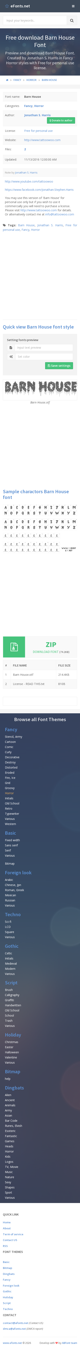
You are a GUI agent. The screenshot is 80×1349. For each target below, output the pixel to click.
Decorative (12, 757)
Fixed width (12, 840)
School (9, 1015)
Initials (9, 798)
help (7, 1079)
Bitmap (10, 863)
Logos (9, 1162)
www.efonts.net (12, 1343)
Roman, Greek (14, 890)
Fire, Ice (10, 778)
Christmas (11, 1042)
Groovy (10, 788)
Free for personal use (38, 131)
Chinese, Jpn (13, 885)
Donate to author (61, 120)
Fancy (25, 230)
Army (8, 1110)
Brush (9, 990)
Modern (10, 969)
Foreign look (18, 872)
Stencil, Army (13, 737)
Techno (13, 914)
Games (9, 1141)
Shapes (10, 1187)
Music (9, 1172)
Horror (35, 230)
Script (11, 982)
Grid (7, 783)
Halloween (12, 1052)
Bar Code (11, 1121)
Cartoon (10, 742)
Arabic (9, 880)
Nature (9, 1177)
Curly (8, 752)
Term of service (13, 1234)
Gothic (11, 946)
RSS (5, 1246)
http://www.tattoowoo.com (42, 140)
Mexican (10, 895)
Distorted (11, 767)
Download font (51, 652)
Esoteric (10, 1131)
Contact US (10, 1240)
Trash (9, 1021)
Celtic (8, 953)
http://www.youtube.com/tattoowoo (29, 181)
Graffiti (9, 1000)
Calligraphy (12, 995)
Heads (9, 1146)
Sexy (8, 1182)
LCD (8, 927)
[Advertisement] (40, 276)
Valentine (11, 1057)
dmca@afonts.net (14, 1329)
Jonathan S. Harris (26, 172)
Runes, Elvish (13, 1126)
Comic (9, 747)
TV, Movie (11, 1167)
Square (9, 932)
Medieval (11, 963)
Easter (9, 1047)
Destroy (10, 762)
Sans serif (11, 845)
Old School (12, 803)
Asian (8, 1115)
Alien (8, 1095)
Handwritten (13, 1005)
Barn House (26, 225)
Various (10, 819)
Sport (8, 1192)
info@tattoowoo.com (59, 214)
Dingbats (14, 1088)
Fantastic (11, 1136)
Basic (10, 833)
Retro (8, 808)
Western (10, 824)
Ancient (10, 1100)
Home (7, 1222)
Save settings (60, 366)
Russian (10, 900)
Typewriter (12, 814)
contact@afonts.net (15, 1323)
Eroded (9, 772)
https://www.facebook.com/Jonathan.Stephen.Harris (39, 190)
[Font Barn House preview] (40, 528)
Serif (8, 850)
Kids (7, 1156)
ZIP (51, 644)
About (7, 1228)
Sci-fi (8, 922)
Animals (10, 1105)
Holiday (13, 1035)
